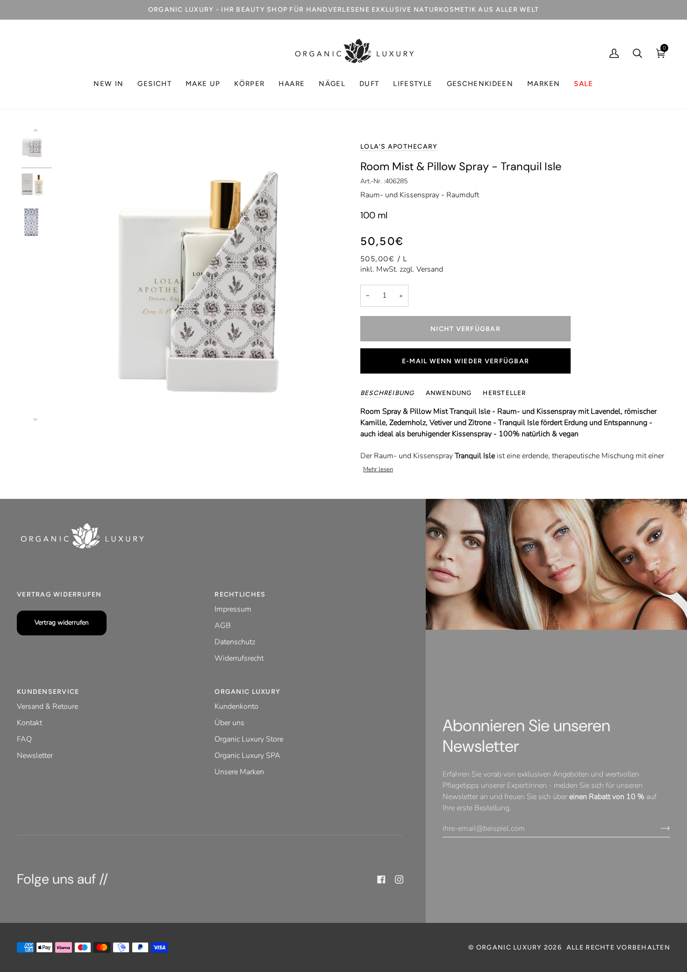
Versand (429, 269)
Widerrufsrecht (239, 658)
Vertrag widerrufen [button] (59, 594)
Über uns (229, 723)
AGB (223, 625)
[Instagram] (399, 879)
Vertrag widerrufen (62, 622)
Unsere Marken (239, 772)
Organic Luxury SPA (247, 755)
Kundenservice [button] (48, 692)
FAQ (24, 739)
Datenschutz (235, 642)
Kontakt (29, 723)
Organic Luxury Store (249, 739)
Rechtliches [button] (240, 594)
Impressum (233, 609)
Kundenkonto (236, 706)
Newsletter (35, 755)
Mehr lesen (378, 469)
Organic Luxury (510, 947)
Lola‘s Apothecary (398, 147)
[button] (154, 84)
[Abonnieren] (657, 828)
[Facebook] (381, 879)
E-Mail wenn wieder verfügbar (465, 361)
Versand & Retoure (47, 706)
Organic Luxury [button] (247, 692)
